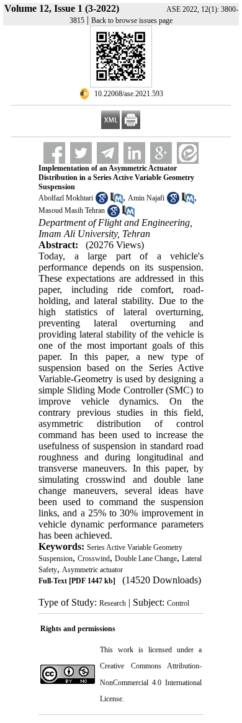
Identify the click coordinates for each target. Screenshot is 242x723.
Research (112, 603)
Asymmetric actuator (92, 569)
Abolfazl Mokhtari (65, 198)
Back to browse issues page (132, 20)
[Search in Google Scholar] (102, 201)
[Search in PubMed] (116, 201)
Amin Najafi (146, 198)
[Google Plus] (161, 153)
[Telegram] (108, 153)
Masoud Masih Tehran (71, 210)
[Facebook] (54, 153)
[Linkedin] (134, 153)
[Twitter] (81, 153)
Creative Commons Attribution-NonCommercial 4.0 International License (151, 682)
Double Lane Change (146, 558)
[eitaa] (188, 153)
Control (178, 603)
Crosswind (94, 558)
